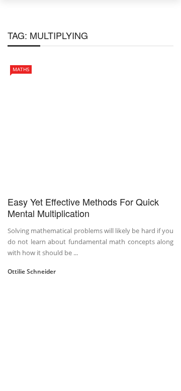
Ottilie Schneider (32, 271)
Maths (21, 69)
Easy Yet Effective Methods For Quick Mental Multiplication (83, 207)
